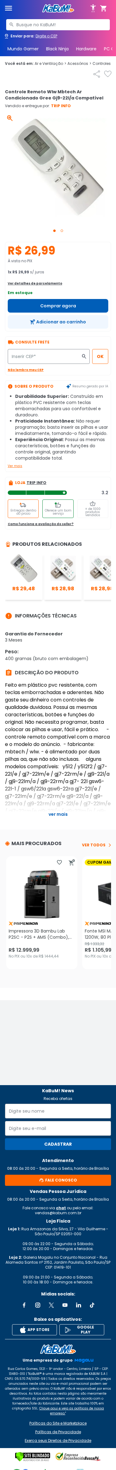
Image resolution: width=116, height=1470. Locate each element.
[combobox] (58, 24)
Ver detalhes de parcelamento (35, 283)
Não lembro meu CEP (26, 370)
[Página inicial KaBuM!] (58, 8)
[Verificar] (32, 1457)
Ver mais (15, 466)
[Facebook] (24, 1305)
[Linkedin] (78, 1305)
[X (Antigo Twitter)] (51, 1305)
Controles (103, 63)
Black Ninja (57, 49)
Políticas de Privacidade (58, 1432)
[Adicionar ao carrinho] (71, 862)
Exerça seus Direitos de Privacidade (58, 1440)
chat (61, 1208)
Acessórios (79, 63)
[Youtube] (65, 1305)
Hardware (86, 49)
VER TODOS (93, 845)
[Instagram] (37, 1305)
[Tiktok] (92, 1305)
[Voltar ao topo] (58, 1349)
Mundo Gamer (23, 49)
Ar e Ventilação (50, 63)
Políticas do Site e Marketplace (58, 1423)
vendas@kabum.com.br (58, 1212)
